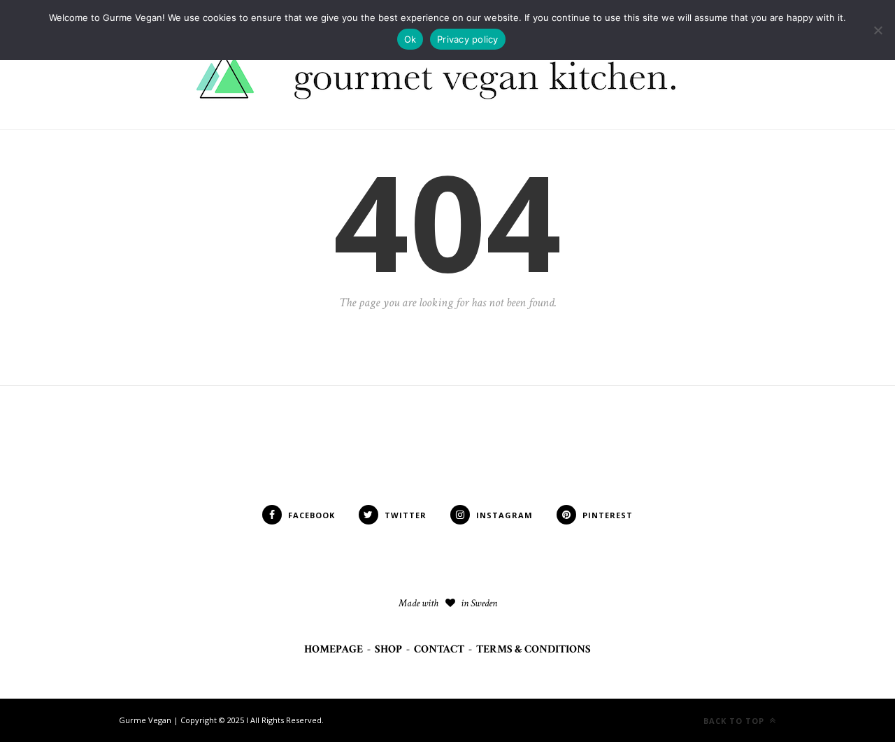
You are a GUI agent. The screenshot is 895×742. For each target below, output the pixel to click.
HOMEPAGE (333, 649)
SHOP (388, 649)
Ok (410, 39)
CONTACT (439, 649)
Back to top (735, 720)
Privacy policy (468, 39)
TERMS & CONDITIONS (533, 649)
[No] (878, 30)
